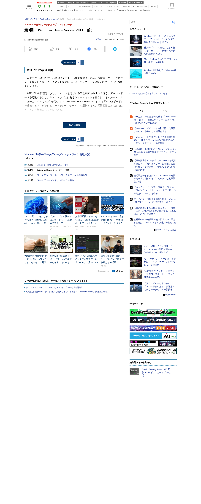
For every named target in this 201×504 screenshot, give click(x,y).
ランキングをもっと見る (166, 230)
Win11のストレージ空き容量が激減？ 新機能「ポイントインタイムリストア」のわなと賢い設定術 (112, 223)
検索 (174, 22)
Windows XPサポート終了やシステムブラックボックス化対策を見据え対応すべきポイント (159, 39)
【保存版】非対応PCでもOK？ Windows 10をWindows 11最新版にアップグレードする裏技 (155, 152)
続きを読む (74, 125)
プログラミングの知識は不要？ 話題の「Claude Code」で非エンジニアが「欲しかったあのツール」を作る (155, 190)
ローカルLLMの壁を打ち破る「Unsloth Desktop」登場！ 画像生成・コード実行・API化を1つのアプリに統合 (155, 119)
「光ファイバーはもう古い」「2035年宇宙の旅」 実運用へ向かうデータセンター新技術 (159, 286)
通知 (58, 49)
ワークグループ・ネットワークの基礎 (55, 180)
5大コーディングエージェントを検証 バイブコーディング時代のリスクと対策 (160, 262)
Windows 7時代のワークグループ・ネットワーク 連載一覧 (57, 154)
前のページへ (69, 62)
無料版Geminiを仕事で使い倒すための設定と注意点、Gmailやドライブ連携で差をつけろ (155, 222)
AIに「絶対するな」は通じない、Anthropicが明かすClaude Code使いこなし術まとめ (158, 249)
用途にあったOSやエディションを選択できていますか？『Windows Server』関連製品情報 (67, 291)
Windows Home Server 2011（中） (53, 165)
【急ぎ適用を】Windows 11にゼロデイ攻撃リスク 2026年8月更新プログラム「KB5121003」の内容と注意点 (155, 211)
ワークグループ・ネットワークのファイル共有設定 (62, 175)
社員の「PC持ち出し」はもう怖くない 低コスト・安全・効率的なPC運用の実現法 (159, 50)
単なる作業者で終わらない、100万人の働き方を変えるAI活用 (112, 259)
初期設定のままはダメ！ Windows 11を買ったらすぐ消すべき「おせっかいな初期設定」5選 (61, 262)
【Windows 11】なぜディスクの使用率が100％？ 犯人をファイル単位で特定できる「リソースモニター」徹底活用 (154, 140)
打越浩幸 (97, 39)
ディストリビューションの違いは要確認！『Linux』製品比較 (54, 287)
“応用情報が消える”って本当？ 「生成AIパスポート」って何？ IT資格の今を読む (160, 274)
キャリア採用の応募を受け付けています (149, 93)
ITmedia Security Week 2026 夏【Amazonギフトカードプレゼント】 (156, 372)
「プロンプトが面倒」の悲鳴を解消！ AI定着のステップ (61, 219)
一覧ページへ (171, 294)
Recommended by (105, 271)
